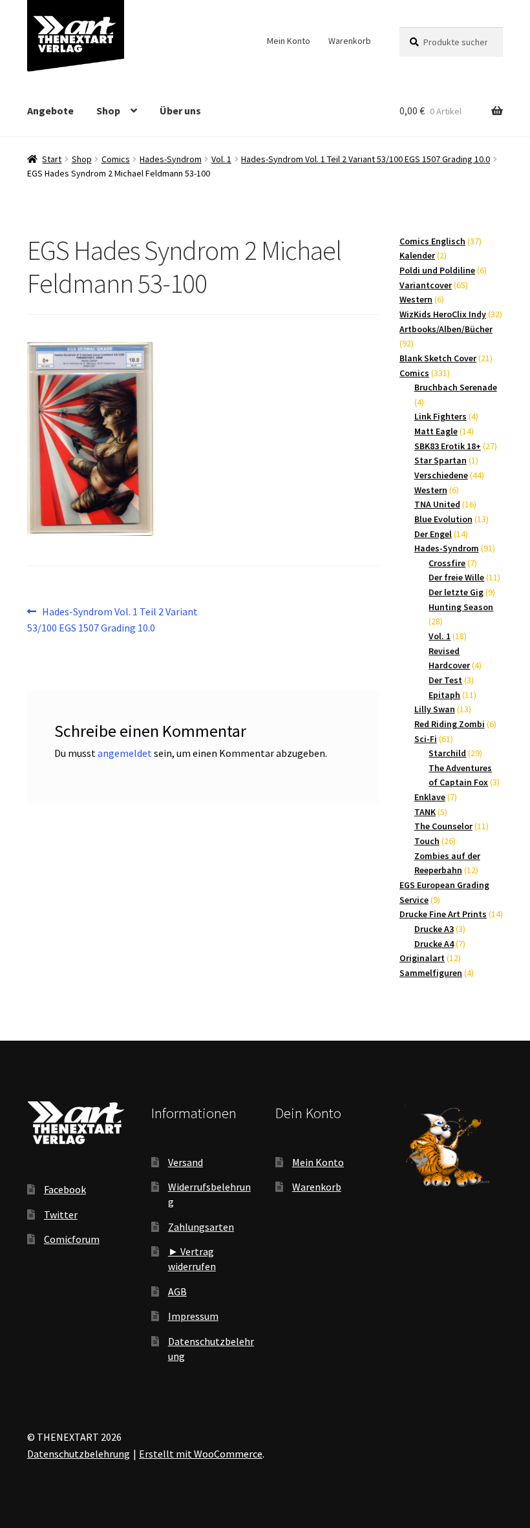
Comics (115, 159)
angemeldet (125, 753)
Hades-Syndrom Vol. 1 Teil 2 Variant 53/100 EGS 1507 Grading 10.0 (365, 159)
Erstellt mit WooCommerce (200, 1453)
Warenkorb (349, 41)
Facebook (65, 1189)
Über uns (180, 110)
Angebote (50, 110)
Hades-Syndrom (171, 159)
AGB (177, 1291)
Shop (108, 110)
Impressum (193, 1316)
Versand (185, 1162)
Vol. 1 (221, 159)
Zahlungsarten (201, 1226)
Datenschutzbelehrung (78, 1453)
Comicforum (72, 1239)
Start (51, 159)
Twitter (61, 1214)
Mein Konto (288, 41)
